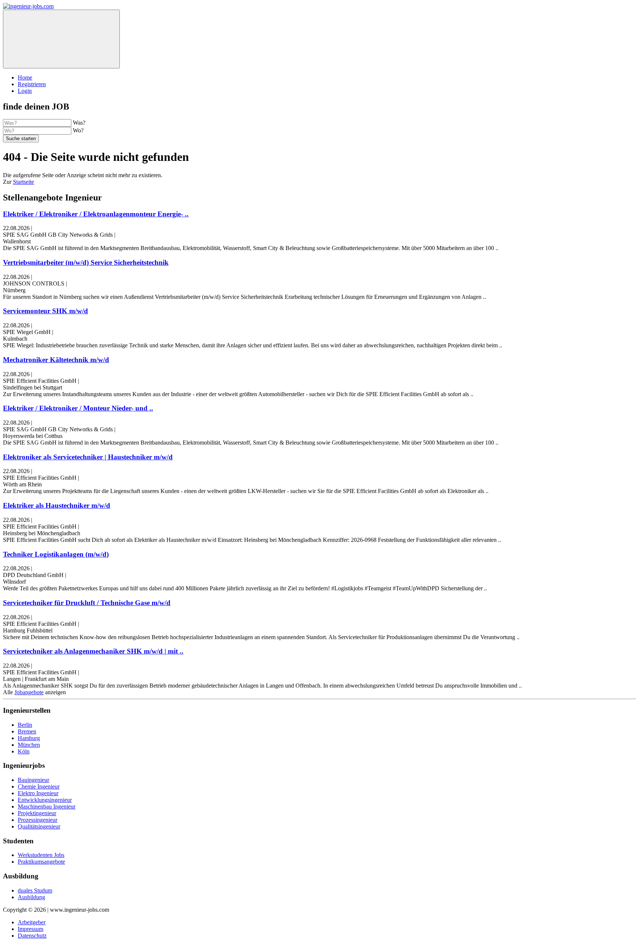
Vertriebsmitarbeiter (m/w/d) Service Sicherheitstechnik (86, 262)
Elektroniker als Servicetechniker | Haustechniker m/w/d (88, 457)
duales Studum (35, 890)
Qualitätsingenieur (39, 826)
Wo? (78, 130)
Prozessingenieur (37, 820)
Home (25, 77)
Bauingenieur (33, 780)
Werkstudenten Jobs (41, 855)
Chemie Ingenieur (39, 786)
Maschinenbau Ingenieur (46, 806)
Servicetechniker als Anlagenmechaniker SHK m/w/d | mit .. (93, 651)
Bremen (27, 731)
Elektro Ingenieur (38, 793)
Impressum (30, 929)
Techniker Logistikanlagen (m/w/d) (56, 554)
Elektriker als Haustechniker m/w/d (56, 505)
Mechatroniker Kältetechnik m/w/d (56, 360)
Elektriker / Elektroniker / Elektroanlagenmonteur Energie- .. (96, 214)
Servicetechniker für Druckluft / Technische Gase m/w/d (86, 603)
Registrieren (32, 84)
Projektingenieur (37, 813)
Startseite (23, 182)
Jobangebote (29, 692)
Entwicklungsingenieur (45, 800)
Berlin (25, 725)
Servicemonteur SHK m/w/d (45, 311)
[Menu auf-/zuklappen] (61, 39)
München (29, 745)
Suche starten (21, 138)
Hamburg (29, 738)
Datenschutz (32, 935)
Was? (79, 122)
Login (25, 91)
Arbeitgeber (31, 922)
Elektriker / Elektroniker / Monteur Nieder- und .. (78, 408)
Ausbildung (31, 897)
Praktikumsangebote (41, 861)
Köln (24, 751)
